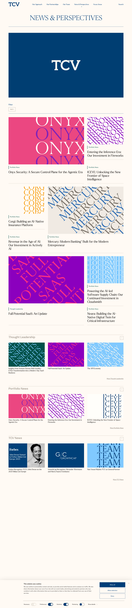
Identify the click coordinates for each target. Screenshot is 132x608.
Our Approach (37, 4)
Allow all (112, 585)
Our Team (66, 4)
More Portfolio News (116, 428)
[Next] (121, 338)
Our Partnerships (52, 4)
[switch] (50, 604)
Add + (12, 109)
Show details (91, 604)
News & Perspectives (81, 4)
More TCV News (118, 480)
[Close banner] (129, 583)
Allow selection (112, 590)
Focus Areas (97, 4)
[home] (14, 4)
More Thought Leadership (115, 379)
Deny (112, 596)
